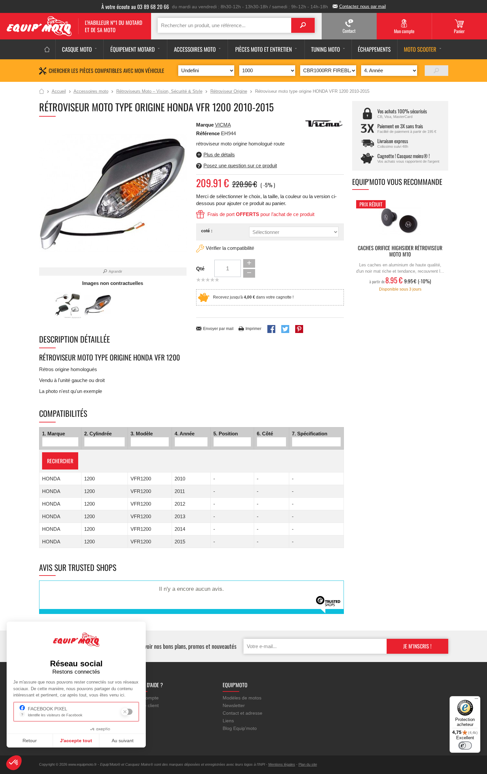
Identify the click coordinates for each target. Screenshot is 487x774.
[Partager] (271, 329)
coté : (206, 230)
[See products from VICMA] (324, 123)
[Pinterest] (299, 329)
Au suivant (123, 740)
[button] (14, 763)
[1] (436, 70)
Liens (228, 720)
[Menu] (476, 700)
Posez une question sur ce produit (240, 165)
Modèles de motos (242, 697)
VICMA (223, 125)
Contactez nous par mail (362, 6)
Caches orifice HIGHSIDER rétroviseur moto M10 (400, 251)
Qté (200, 268)
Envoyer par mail (218, 328)
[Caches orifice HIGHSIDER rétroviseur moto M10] (400, 221)
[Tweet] (285, 329)
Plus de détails (219, 154)
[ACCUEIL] (47, 49)
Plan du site (307, 764)
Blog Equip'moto (240, 728)
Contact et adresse (242, 713)
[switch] (465, 745)
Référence (208, 133)
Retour (30, 740)
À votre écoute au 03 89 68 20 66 (135, 7)
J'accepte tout (76, 740)
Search (303, 25)
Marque (205, 125)
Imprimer (253, 328)
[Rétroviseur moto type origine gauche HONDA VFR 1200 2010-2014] (67, 305)
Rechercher (60, 461)
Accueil (41, 92)
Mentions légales (281, 764)
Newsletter (234, 705)
